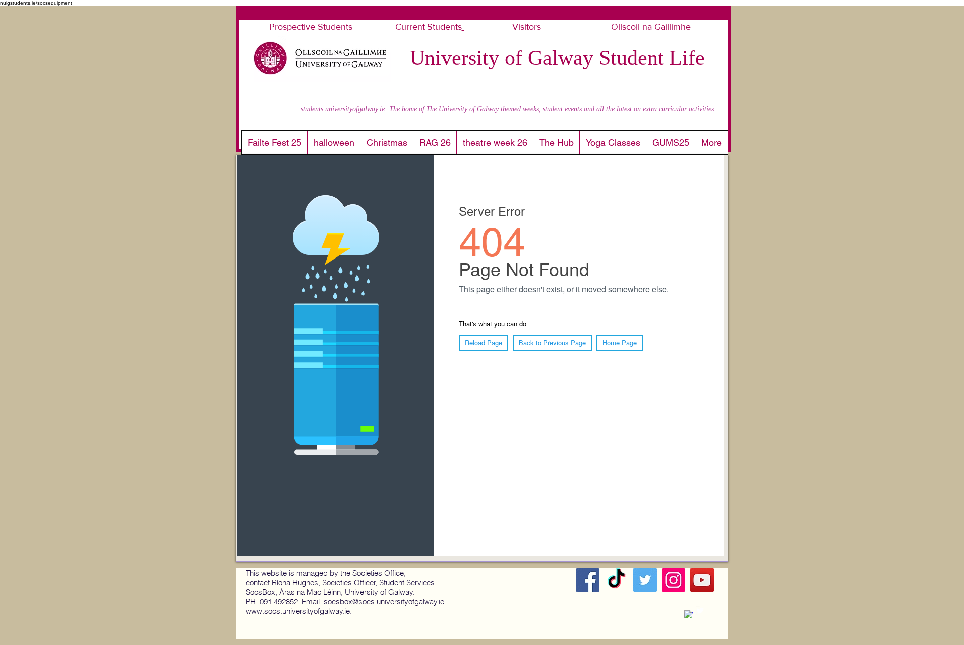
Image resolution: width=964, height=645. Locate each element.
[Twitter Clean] (700, 610)
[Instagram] (673, 580)
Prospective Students (312, 27)
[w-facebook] (688, 614)
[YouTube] (702, 580)
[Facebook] (587, 580)
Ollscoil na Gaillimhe (650, 27)
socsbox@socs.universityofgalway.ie (384, 601)
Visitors (527, 27)
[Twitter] (645, 580)
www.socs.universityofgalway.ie (298, 611)
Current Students (428, 27)
